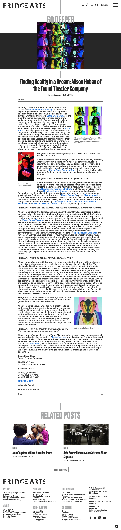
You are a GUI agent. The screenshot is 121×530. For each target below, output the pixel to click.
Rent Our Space (9, 516)
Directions (93, 493)
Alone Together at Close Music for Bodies (32, 453)
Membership (38, 511)
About (6, 506)
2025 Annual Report (70, 518)
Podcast (65, 513)
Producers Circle (40, 514)
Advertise (93, 508)
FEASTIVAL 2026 (39, 518)
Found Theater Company (40, 110)
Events (6, 489)
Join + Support (40, 507)
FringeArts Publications (71, 520)
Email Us (92, 498)
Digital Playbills (68, 516)
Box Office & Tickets (41, 493)
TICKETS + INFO (26, 381)
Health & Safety (39, 499)
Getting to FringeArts (41, 496)
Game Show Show (55, 116)
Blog (64, 511)
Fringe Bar (37, 498)
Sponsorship (38, 516)
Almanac (78, 201)
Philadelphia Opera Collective (46, 204)
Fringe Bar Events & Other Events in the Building (14, 498)
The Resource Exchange (85, 233)
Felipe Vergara (59, 337)
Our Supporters (39, 520)
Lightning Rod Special (63, 201)
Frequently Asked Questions (44, 501)
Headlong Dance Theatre (55, 191)
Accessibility (38, 494)
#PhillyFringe (67, 514)
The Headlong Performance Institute (54, 189)
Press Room (94, 507)
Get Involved (68, 489)
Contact (6, 518)
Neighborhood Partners (99, 510)
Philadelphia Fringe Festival (14, 513)
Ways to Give (38, 513)
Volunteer (66, 493)
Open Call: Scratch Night (72, 498)
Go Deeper (67, 507)
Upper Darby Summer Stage (62, 170)
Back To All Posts (60, 469)
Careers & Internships (12, 514)
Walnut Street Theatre (32, 220)
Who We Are (8, 509)
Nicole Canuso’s (69, 195)
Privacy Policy (95, 512)
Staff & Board (8, 511)
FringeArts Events (10, 496)
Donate (104, 5)
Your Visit (38, 489)
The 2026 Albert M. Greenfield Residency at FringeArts (74, 500)
